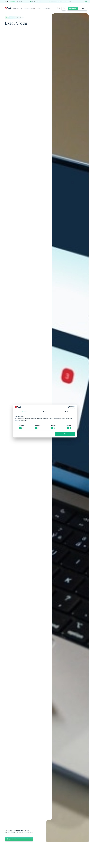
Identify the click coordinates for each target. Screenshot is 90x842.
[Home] (6, 17)
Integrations (46, 8)
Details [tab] (45, 411)
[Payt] (8, 8)
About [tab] (66, 411)
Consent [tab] (24, 411)
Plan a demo (72, 8)
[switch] (37, 428)
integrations (12, 17)
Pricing (39, 8)
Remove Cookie (89, 841)
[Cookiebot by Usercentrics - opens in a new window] (69, 407)
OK (65, 433)
